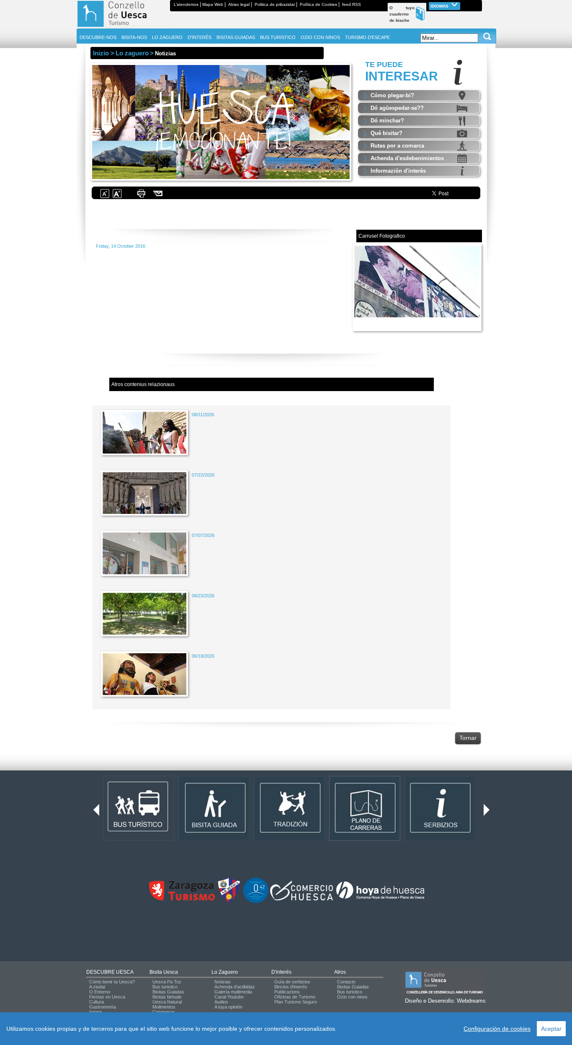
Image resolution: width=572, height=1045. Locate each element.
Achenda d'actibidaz (234, 986)
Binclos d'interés (290, 986)
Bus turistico (165, 986)
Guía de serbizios (292, 981)
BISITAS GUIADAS (235, 37)
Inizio (101, 53)
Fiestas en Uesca (107, 996)
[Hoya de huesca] (380, 899)
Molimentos (163, 1006)
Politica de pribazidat (275, 4)
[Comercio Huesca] (301, 899)
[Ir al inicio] (123, 27)
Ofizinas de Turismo (294, 996)
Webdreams (471, 1001)
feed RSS (351, 4)
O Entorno (99, 991)
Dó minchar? (387, 120)
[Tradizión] (289, 839)
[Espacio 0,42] (255, 901)
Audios (221, 1001)
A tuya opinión (228, 1006)
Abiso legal (239, 4)
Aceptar (551, 1028)
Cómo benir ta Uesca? (112, 981)
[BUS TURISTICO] (138, 839)
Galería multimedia (233, 991)
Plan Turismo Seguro (295, 1001)
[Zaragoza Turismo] (182, 899)
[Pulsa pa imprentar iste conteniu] (141, 197)
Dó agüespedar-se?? (397, 108)
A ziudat (97, 986)
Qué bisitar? (386, 133)
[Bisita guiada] (214, 839)
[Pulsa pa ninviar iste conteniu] (158, 197)
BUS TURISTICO (278, 37)
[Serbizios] (440, 839)
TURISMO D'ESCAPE (367, 37)
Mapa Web (212, 4)
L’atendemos (186, 4)
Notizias (222, 981)
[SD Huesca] (229, 901)
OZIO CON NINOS (320, 37)
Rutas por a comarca (397, 146)
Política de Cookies (318, 4)
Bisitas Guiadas (168, 991)
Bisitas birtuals (167, 996)
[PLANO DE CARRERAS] (364, 839)
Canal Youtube (229, 996)
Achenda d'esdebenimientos (407, 158)
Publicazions (287, 991)
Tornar (468, 737)
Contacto (346, 981)
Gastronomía (102, 1006)
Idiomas (440, 6)
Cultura (96, 1001)
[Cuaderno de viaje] (478, 4)
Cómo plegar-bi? (392, 95)
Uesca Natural (167, 1001)
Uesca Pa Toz (166, 981)
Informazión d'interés (398, 171)
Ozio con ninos (352, 996)
